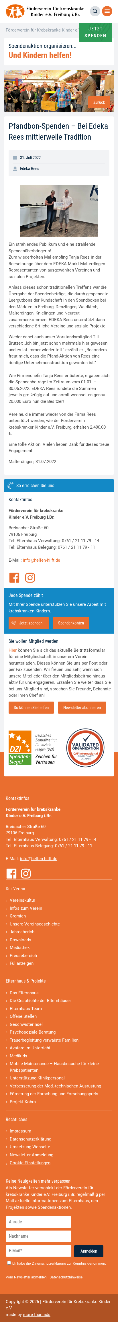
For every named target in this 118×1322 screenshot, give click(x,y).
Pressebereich (23, 955)
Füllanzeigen (22, 963)
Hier (13, 650)
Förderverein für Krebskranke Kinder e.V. (44, 30)
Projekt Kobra (23, 1101)
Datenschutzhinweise (66, 1277)
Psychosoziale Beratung (33, 1032)
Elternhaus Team (26, 1008)
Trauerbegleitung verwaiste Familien (44, 1040)
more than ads (36, 1314)
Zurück (99, 102)
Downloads (20, 939)
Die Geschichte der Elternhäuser (40, 1000)
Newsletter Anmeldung (31, 1154)
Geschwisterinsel (26, 1024)
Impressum (20, 1131)
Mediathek (20, 947)
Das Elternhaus (24, 992)
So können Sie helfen (31, 707)
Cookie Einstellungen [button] (30, 1162)
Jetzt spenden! (31, 623)
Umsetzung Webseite (30, 1146)
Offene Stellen (23, 1016)
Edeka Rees (29, 168)
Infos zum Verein (26, 908)
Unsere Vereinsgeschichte (35, 924)
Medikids (18, 1056)
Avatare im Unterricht (30, 1047)
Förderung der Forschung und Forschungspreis (54, 1093)
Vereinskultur (22, 900)
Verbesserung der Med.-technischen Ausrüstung (55, 1086)
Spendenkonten (71, 623)
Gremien (18, 916)
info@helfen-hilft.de (41, 560)
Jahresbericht (23, 931)
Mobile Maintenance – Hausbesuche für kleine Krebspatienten (54, 1067)
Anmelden (88, 1251)
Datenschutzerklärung (30, 1139)
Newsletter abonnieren (82, 707)
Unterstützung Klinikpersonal (37, 1078)
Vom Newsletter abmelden (26, 1277)
